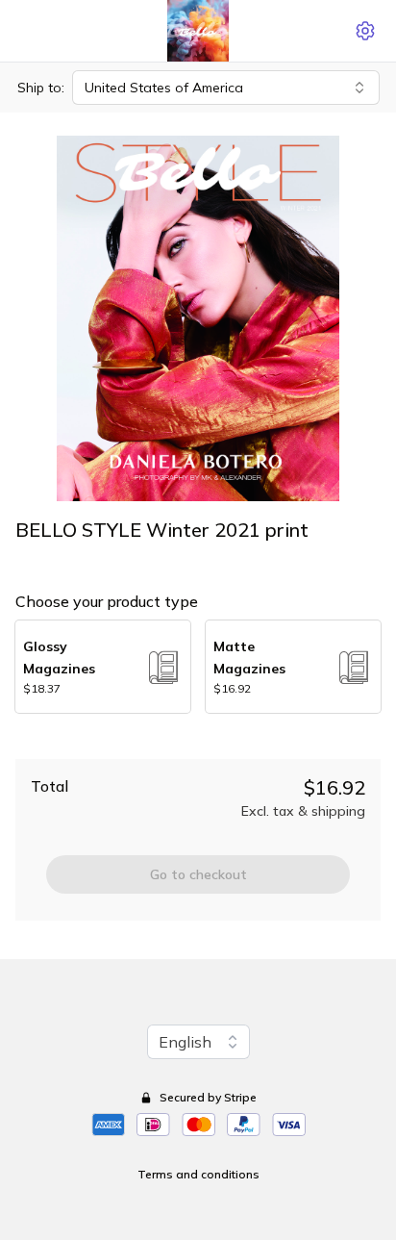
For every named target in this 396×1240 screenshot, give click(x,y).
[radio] (102, 666)
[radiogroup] (198, 666)
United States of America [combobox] (164, 87)
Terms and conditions (198, 1174)
